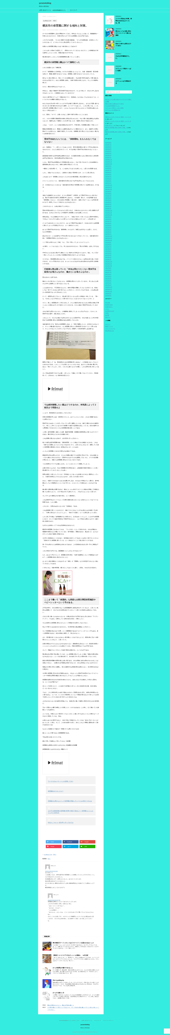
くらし (107, 309)
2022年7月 (108, 246)
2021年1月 (108, 285)
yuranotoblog (45, 3)
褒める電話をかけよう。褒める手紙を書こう (60, 1005)
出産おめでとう (109, 125)
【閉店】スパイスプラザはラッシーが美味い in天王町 (70, 955)
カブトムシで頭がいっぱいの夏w (114, 108)
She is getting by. (58, 980)
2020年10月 (108, 291)
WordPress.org (109, 330)
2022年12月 (108, 236)
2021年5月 (108, 276)
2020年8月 (108, 295)
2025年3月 (108, 178)
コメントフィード (110, 328)
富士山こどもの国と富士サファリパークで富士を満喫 (123, 33)
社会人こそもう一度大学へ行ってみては (60, 822)
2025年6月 (108, 172)
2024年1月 (108, 208)
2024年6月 (108, 198)
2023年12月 (108, 210)
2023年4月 (108, 227)
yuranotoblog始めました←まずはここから (59, 10)
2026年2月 (108, 155)
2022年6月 (108, 249)
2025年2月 (108, 181)
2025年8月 (108, 168)
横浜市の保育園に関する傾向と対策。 (115, 127)
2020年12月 (108, 287)
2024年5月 (108, 200)
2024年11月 (108, 187)
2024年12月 (108, 185)
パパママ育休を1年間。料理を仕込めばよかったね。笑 (124, 21)
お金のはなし (109, 307)
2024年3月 (108, 204)
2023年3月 (108, 229)
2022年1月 (108, 259)
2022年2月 (108, 257)
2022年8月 (108, 244)
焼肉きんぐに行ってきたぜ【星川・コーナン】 (118, 117)
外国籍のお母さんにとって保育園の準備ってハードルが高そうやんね (70, 801)
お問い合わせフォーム (45, 10)
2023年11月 (108, 212)
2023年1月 (108, 234)
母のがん (107, 317)
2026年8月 (108, 142)
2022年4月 (108, 253)
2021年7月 (108, 272)
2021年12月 (108, 261)
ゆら (49, 858)
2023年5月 (108, 225)
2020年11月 (108, 289)
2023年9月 (108, 217)
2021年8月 (108, 270)
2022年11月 (108, 238)
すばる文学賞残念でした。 (112, 106)
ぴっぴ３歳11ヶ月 (58, 992)
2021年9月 (108, 268)
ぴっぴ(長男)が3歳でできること (63, 968)
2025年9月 (108, 166)
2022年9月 (108, 242)
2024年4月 (108, 202)
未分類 (107, 315)
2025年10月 (108, 164)
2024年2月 (108, 206)
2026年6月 (108, 147)
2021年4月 (108, 278)
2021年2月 (108, 283)
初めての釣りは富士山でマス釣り (114, 103)
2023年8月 (108, 219)
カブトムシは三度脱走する (112, 110)
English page (109, 304)
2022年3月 (108, 255)
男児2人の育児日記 (85, 1027)
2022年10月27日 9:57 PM (54, 900)
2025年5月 (108, 174)
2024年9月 (108, 191)
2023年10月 (108, 215)
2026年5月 (108, 149)
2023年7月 (108, 221)
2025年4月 (108, 176)
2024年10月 (108, 189)
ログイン (107, 324)
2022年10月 (108, 240)
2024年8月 (108, 193)
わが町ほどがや (48, 854)
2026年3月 (108, 153)
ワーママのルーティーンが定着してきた (60, 781)
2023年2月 (108, 232)
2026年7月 (108, 144)
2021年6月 (108, 274)
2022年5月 (108, 251)
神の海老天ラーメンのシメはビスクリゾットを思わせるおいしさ (73, 943)
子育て (54, 854)
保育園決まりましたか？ (55, 791)
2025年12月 (108, 159)
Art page (107, 302)
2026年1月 (108, 157)
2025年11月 (108, 161)
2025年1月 (108, 183)
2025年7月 (108, 170)
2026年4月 (108, 151)
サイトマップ (73, 10)
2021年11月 (108, 263)
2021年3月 (108, 280)
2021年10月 (108, 266)
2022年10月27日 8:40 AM (51, 871)
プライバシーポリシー (108, 1020)
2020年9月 (108, 293)
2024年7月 (108, 195)
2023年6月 (108, 223)
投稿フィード (109, 326)
